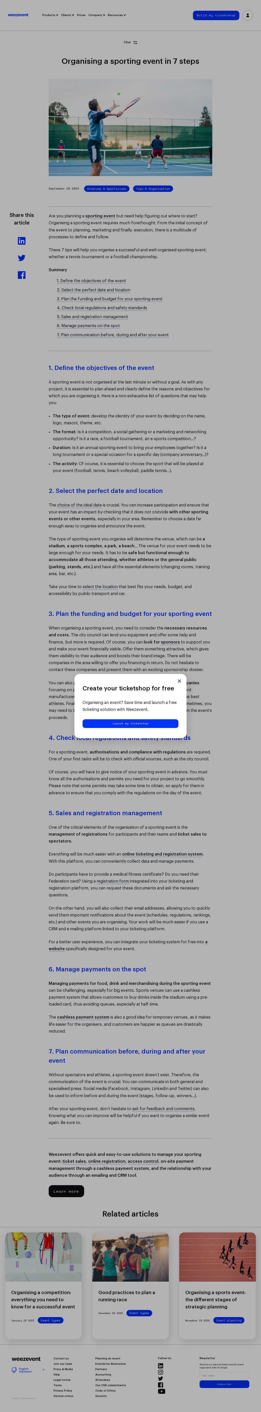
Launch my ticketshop (130, 723)
